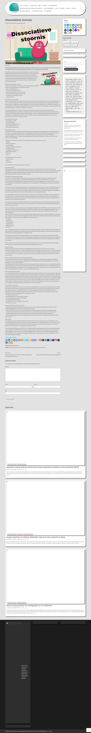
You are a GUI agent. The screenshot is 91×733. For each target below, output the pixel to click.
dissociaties (22, 347)
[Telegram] (27, 340)
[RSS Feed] (78, 25)
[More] (12, 343)
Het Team (26, 5)
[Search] (81, 8)
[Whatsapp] (12, 340)
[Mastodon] (32, 340)
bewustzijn (11, 347)
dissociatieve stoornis (30, 347)
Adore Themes (48, 731)
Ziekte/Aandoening (14, 345)
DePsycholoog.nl (12, 337)
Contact (56, 8)
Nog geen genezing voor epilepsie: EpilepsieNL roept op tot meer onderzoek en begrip (35, 537)
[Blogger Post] (6, 343)
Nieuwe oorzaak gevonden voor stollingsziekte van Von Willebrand (29, 605)
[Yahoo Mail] (53, 340)
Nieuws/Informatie (12, 464)
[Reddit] (40, 340)
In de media (62, 8)
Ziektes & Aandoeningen (49, 8)
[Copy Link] (30, 340)
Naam (7, 384)
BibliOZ (39, 5)
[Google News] (45, 340)
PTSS (42, 347)
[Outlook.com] (50, 340)
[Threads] (48, 340)
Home (21, 5)
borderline (16, 347)
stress (45, 347)
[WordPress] (14, 340)
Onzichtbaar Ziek (21, 23)
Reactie (7, 366)
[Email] (22, 340)
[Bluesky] (35, 340)
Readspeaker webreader (25, 10)
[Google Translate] (9, 343)
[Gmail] (38, 340)
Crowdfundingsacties (52, 5)
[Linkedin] (9, 340)
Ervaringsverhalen (33, 5)
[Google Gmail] (78, 27)
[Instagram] (56, 340)
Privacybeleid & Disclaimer (37, 10)
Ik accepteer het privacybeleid (70, 66)
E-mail (35, 384)
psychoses (38, 347)
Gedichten (68, 8)
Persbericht (19, 534)
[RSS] (19, 340)
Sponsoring (73, 8)
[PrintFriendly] (25, 340)
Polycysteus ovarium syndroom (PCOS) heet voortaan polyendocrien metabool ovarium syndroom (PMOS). (42, 467)
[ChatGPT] (58, 340)
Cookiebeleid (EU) (47, 10)
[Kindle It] (43, 340)
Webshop (45, 5)
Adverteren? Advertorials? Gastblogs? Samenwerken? (31, 8)
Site (6, 390)
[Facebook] (6, 340)
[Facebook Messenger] (17, 340)
